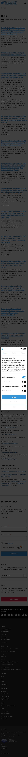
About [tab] (23, 353)
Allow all (14, 397)
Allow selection (14, 402)
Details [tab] (14, 353)
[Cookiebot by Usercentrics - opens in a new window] (20, 349)
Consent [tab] (5, 353)
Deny (14, 406)
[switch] (24, 382)
